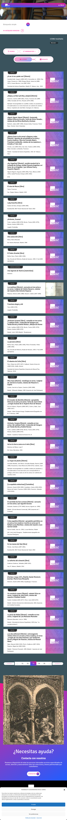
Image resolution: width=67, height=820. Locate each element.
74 (39, 663)
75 (44, 663)
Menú (62, 5)
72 (28, 663)
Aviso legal (39, 817)
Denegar (33, 809)
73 (33, 663)
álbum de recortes (34, 54)
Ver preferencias (33, 814)
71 (22, 663)
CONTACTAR (32, 774)
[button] (64, 789)
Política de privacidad (30, 817)
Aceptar (33, 804)
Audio (5, 54)
